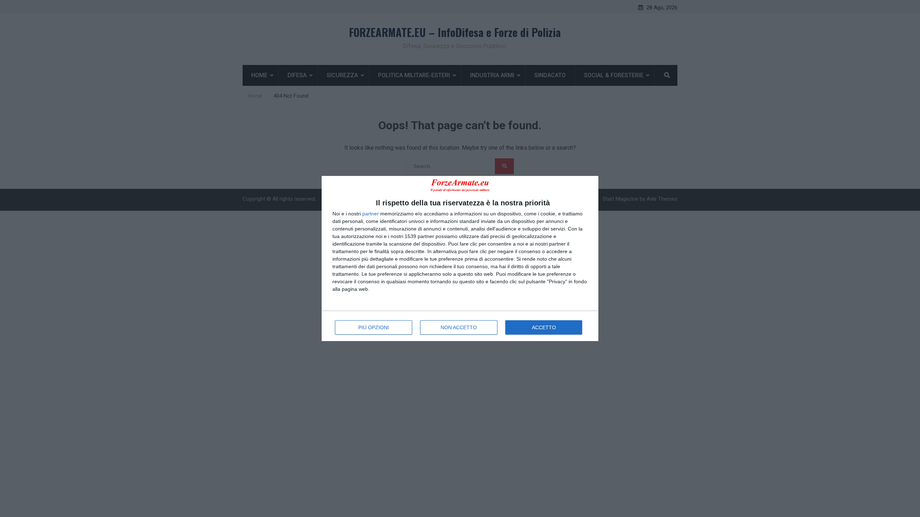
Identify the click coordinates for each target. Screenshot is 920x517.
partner (370, 213)
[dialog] (460, 258)
